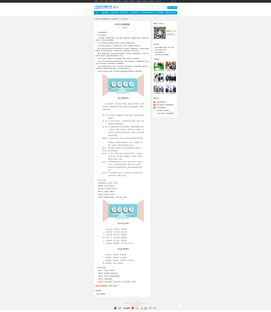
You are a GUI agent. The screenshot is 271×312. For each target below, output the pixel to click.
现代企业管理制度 (170, 93)
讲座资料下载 (151, 1)
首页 (97, 12)
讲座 (103, 7)
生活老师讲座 (131, 1)
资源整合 (125, 27)
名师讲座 (106, 1)
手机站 (102, 1)
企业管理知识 (114, 19)
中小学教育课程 (138, 1)
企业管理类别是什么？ (162, 102)
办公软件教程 (124, 1)
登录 (175, 1)
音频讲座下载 (145, 1)
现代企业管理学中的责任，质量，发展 (164, 47)
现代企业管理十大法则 (160, 49)
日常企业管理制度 (100, 294)
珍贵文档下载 (158, 1)
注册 (172, 1)
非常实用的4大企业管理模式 (162, 54)
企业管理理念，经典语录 (162, 110)
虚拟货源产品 (118, 1)
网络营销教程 (111, 1)
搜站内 (169, 7)
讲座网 (96, 1)
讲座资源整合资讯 (104, 19)
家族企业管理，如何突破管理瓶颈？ (165, 104)
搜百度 (174, 7)
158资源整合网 (127, 303)
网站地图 (138, 301)
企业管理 (102, 32)
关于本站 (133, 301)
